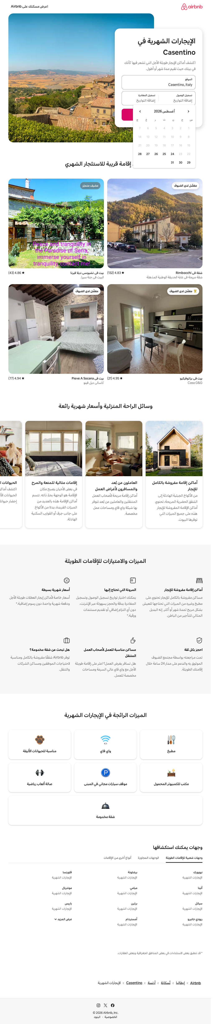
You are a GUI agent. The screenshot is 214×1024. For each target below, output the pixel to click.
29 (188, 162)
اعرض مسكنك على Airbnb (29, 6)
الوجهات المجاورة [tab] (148, 858)
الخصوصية (110, 1017)
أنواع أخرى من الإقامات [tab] (117, 858)
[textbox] (177, 100)
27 (148, 154)
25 (164, 154)
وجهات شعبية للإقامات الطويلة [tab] (184, 858)
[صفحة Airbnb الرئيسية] (192, 6)
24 (172, 154)
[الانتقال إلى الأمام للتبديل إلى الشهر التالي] (140, 111)
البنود (97, 1017)
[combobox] (158, 84)
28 (139, 154)
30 (180, 162)
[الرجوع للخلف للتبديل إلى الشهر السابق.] (188, 111)
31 (172, 162)
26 (156, 154)
